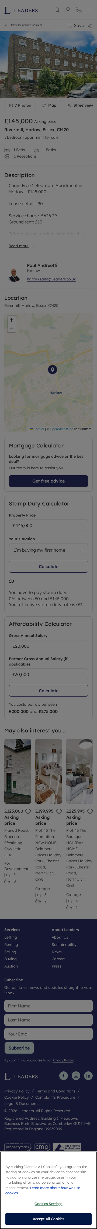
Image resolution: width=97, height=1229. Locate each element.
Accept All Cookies (48, 1219)
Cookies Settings (48, 1203)
